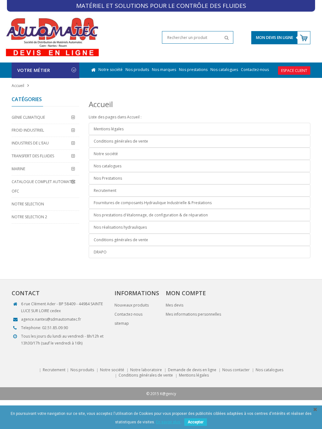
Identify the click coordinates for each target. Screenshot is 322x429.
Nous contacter (236, 369)
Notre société (110, 69)
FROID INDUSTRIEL (28, 130)
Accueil (18, 85)
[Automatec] (52, 36)
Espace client (294, 70)
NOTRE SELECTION (28, 204)
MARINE (18, 168)
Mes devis (174, 305)
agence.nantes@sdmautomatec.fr (51, 319)
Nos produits (137, 69)
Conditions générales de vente (121, 141)
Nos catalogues (224, 69)
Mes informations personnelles (193, 314)
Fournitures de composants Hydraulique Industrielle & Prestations (153, 202)
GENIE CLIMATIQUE (28, 117)
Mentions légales (109, 129)
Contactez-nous (255, 69)
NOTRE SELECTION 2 (29, 217)
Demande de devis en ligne (192, 369)
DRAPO (100, 252)
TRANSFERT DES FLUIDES (33, 156)
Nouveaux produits (131, 305)
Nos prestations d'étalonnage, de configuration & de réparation (151, 215)
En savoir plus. (168, 422)
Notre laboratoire (146, 369)
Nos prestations (193, 69)
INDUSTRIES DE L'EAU (30, 143)
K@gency (168, 393)
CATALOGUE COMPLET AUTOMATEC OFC (44, 186)
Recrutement (105, 190)
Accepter (195, 422)
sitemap (121, 323)
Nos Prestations (108, 178)
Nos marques (164, 69)
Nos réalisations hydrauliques (120, 227)
